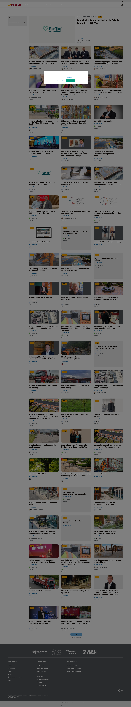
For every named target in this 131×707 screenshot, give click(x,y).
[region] (66, 77)
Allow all (70, 80)
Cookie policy (69, 77)
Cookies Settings (60, 80)
